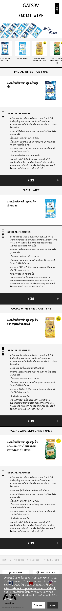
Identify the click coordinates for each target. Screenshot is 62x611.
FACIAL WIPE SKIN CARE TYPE (40, 60)
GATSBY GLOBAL (48, 572)
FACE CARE (35, 559)
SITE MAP (17, 572)
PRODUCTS (19, 559)
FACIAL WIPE (22, 59)
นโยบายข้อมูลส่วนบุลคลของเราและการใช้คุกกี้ (30, 588)
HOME (5, 559)
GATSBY (31, 5)
